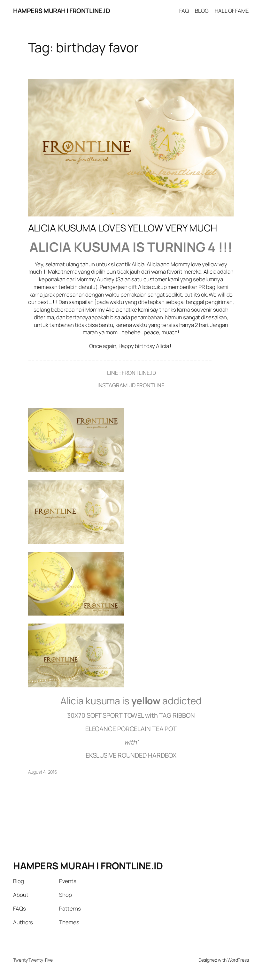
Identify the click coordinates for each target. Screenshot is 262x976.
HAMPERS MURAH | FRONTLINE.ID (61, 10)
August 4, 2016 (43, 772)
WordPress (238, 960)
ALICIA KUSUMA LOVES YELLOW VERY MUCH (122, 228)
